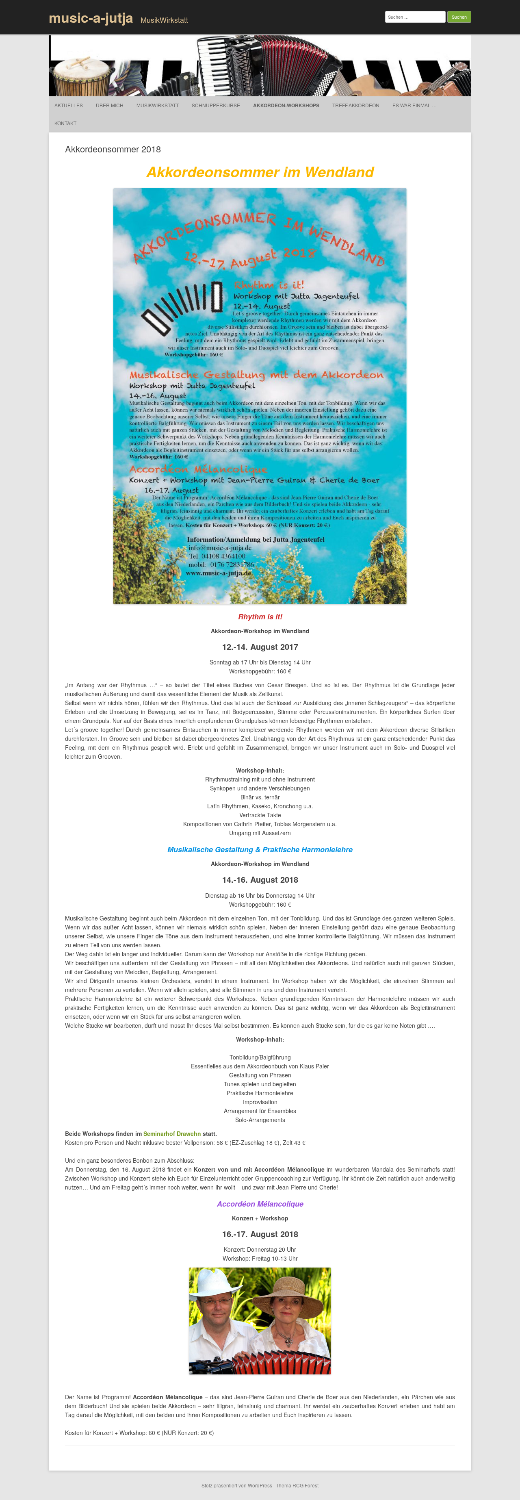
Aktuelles (68, 105)
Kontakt (65, 122)
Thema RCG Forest (297, 1485)
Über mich (110, 105)
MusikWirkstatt (157, 105)
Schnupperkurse (216, 105)
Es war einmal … (414, 105)
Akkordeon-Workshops (286, 105)
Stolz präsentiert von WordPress (237, 1485)
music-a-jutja (91, 17)
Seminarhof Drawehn (172, 1133)
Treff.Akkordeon (355, 105)
